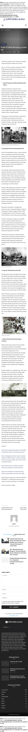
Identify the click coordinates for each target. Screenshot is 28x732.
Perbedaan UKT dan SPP (16, 661)
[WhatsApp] (9, 56)
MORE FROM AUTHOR (19, 534)
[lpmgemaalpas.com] (14, 19)
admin (3, 52)
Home (2, 30)
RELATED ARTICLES (8, 534)
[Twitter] (2, 56)
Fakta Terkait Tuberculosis (23, 508)
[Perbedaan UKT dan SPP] (5, 663)
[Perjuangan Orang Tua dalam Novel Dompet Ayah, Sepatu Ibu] (5, 678)
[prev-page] (2, 567)
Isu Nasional (7, 30)
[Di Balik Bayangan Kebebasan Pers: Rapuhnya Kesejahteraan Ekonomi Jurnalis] (5, 560)
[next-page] (5, 567)
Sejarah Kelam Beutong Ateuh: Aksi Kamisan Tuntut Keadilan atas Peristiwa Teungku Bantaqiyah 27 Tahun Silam (17, 542)
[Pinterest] (6, 56)
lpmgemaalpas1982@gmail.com (17, 627)
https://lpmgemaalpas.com (14, 526)
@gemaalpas (14, 616)
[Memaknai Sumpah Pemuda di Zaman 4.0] (5, 670)
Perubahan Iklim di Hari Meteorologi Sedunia (7, 508)
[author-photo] (14, 522)
